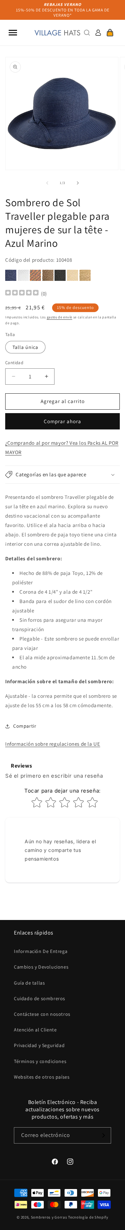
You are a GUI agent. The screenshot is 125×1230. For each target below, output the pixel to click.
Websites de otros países (41, 1077)
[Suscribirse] (103, 1135)
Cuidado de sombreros (39, 998)
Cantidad (14, 363)
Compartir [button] (24, 726)
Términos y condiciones (40, 1061)
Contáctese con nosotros (42, 1014)
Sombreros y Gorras (49, 1217)
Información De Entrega (40, 951)
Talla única (25, 347)
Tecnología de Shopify (88, 1217)
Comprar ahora (62, 421)
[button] (13, 32)
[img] (22, 293)
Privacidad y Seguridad (39, 1045)
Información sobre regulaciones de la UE (52, 743)
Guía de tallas (29, 983)
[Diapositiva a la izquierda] (47, 183)
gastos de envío (60, 317)
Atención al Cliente (35, 1030)
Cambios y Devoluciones (41, 967)
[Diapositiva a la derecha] (77, 183)
